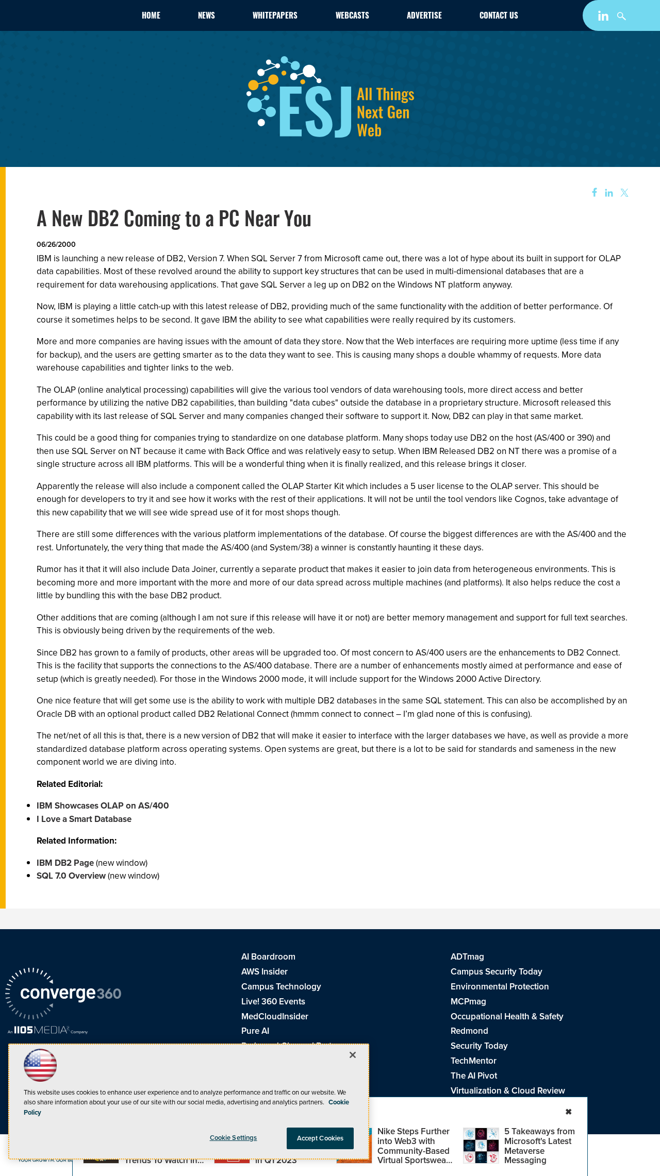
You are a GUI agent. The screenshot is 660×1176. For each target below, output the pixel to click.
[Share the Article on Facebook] (591, 193)
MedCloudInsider (274, 1016)
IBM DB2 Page (65, 862)
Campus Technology (281, 986)
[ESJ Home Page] (63, 17)
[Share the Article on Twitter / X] (623, 193)
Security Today (479, 1045)
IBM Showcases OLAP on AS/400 (103, 805)
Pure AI (255, 1030)
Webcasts (352, 17)
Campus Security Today (496, 971)
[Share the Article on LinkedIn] (607, 193)
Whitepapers (275, 17)
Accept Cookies (320, 1138)
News (206, 17)
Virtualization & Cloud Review (508, 1090)
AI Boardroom (268, 956)
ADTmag (467, 956)
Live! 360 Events (273, 1001)
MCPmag (468, 1001)
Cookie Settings (233, 1138)
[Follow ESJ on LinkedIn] (604, 18)
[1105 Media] (48, 1031)
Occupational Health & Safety (507, 1016)
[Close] (352, 1055)
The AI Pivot (474, 1075)
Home (151, 17)
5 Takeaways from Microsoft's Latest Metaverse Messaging (539, 1146)
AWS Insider (264, 971)
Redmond (469, 1030)
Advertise (424, 17)
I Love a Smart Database (84, 819)
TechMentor (474, 1060)
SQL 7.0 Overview (71, 875)
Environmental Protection (500, 986)
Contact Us (499, 17)
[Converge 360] (63, 995)
